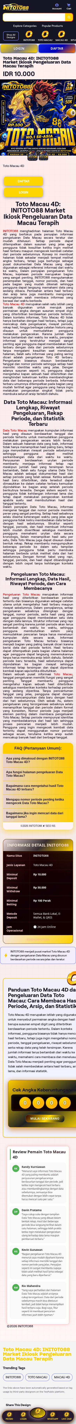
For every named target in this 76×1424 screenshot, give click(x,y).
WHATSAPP (52, 1419)
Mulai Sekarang (45, 1118)
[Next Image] (73, 118)
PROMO (9, 1419)
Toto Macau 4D (14, 304)
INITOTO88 (10, 231)
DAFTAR (57, 48)
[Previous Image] (3, 118)
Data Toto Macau (15, 430)
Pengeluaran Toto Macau (21, 594)
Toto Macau (63, 674)
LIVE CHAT (67, 1419)
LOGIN (19, 48)
